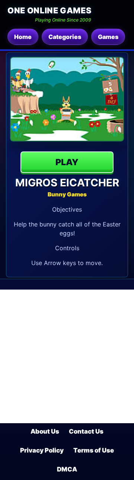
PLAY (67, 162)
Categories (64, 36)
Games (108, 36)
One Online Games (49, 10)
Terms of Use (93, 450)
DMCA (67, 469)
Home (23, 36)
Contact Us (86, 431)
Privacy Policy (42, 450)
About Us (45, 431)
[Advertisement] (67, 356)
